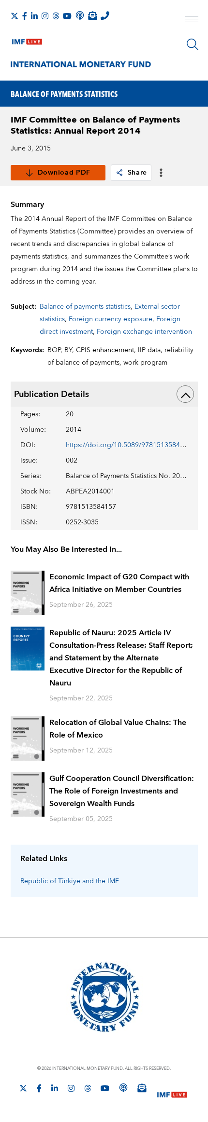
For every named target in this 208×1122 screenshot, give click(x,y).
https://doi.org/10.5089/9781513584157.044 (135, 445)
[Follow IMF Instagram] (45, 16)
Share (138, 172)
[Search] (192, 44)
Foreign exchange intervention (144, 332)
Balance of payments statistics (85, 307)
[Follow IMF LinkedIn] (34, 16)
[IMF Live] (27, 39)
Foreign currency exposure (110, 319)
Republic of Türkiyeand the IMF (69, 881)
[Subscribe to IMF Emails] (92, 15)
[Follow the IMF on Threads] (55, 16)
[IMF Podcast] (79, 15)
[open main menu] (191, 20)
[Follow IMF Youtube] (67, 16)
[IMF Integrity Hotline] (105, 15)
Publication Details (51, 394)
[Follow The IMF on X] (14, 16)
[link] (119, 172)
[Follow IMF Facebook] (24, 16)
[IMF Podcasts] (123, 1087)
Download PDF (64, 172)
